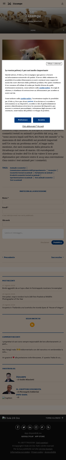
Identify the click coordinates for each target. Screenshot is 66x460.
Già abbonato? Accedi (33, 126)
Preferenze (23, 120)
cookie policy (44, 88)
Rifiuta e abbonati (54, 64)
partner (31, 101)
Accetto (41, 120)
